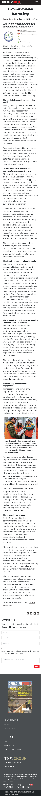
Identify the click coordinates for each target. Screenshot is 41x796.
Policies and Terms (12, 749)
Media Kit (8, 741)
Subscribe (8, 724)
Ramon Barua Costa (10, 19)
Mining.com (9, 767)
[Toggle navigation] (37, 2)
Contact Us (9, 745)
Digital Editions (11, 728)
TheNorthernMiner (12, 763)
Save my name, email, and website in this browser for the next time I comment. (20, 652)
